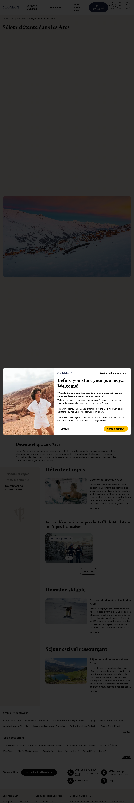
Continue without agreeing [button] (113, 372)
